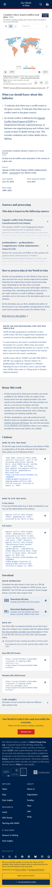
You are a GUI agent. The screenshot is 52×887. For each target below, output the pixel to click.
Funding (30, 800)
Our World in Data (26, 4)
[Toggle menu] (4, 4)
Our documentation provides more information (21, 632)
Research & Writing (10, 835)
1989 (12, 72)
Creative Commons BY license (16, 423)
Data (4, 795)
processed (14, 173)
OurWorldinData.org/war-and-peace (15, 84)
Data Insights (7, 800)
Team (29, 806)
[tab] (6, 26)
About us (31, 789)
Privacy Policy (20, 870)
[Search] (40, 4)
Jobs (29, 811)
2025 (45, 72)
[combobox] (40, 4)
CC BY (30, 84)
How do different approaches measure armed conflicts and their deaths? (27, 88)
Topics (4, 789)
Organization (32, 795)
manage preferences (36, 870)
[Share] (41, 83)
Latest (4, 812)
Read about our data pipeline (14, 316)
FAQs (18, 765)
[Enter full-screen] (46, 83)
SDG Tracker (7, 818)
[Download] (36, 83)
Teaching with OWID (10, 823)
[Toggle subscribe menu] (47, 4)
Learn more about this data (30, 78)
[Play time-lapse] (5, 72)
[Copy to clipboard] (42, 459)
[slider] (39, 72)
